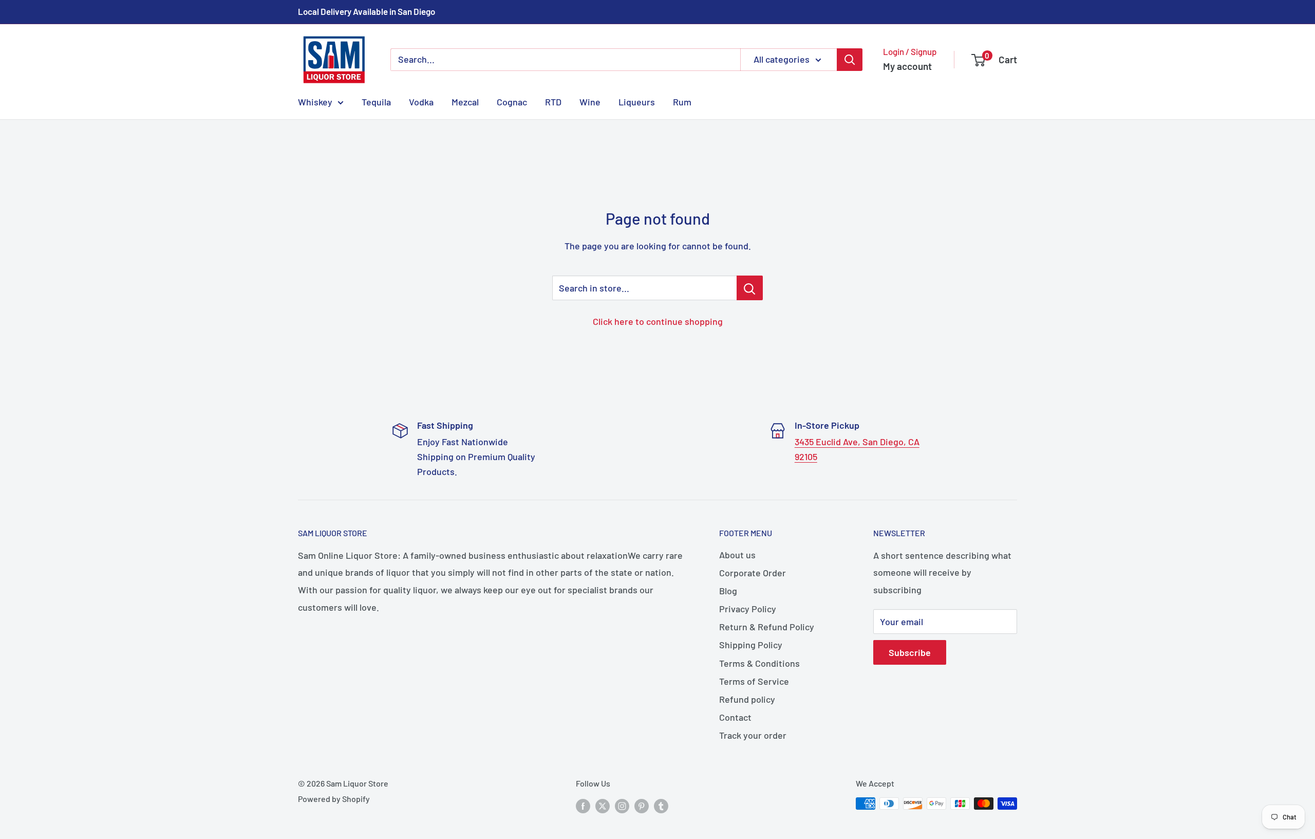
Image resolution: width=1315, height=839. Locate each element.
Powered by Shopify (334, 799)
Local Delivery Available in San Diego (366, 11)
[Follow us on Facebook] (583, 805)
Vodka (421, 101)
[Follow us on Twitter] (602, 805)
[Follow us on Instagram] (622, 805)
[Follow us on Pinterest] (641, 805)
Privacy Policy (747, 608)
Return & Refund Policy (766, 626)
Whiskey (315, 101)
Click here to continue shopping (658, 321)
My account (907, 66)
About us (737, 554)
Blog (728, 590)
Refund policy (747, 699)
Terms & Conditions (759, 663)
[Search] (849, 59)
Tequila (376, 101)
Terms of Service (754, 681)
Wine (589, 101)
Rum (682, 101)
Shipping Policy (750, 644)
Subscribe (910, 652)
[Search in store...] (750, 288)
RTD (553, 101)
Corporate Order (752, 572)
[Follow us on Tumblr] (661, 805)
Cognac (512, 101)
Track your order (752, 735)
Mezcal (465, 101)
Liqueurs (636, 101)
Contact (735, 717)
